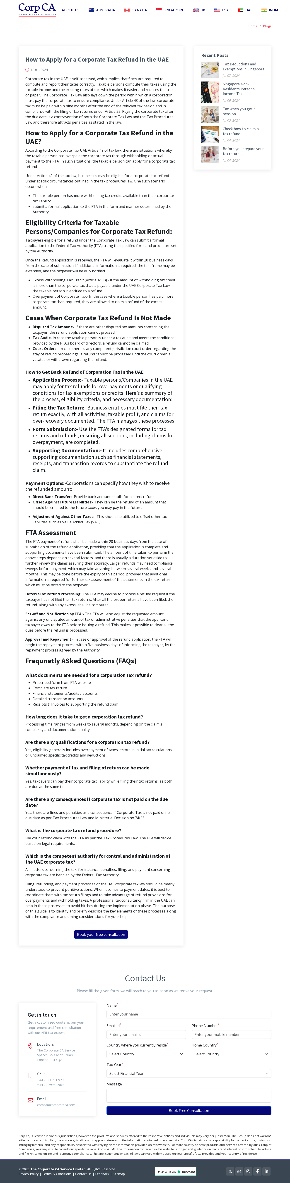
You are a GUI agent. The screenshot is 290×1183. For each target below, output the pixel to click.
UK (203, 10)
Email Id (113, 1025)
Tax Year (114, 1064)
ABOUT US (71, 10)
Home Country (205, 1045)
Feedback (102, 1174)
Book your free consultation (101, 934)
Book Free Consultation (189, 1110)
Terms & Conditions (57, 1174)
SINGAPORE (174, 10)
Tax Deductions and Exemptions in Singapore (243, 66)
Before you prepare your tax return (243, 151)
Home (252, 26)
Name (112, 1005)
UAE (248, 10)
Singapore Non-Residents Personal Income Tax (239, 88)
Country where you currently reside (137, 1045)
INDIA (273, 10)
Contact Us (83, 1174)
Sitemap (119, 1174)
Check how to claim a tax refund (241, 131)
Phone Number (206, 1025)
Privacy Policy (29, 1174)
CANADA (139, 10)
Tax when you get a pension (239, 111)
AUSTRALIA (105, 10)
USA (225, 10)
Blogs (267, 26)
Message (114, 1084)
